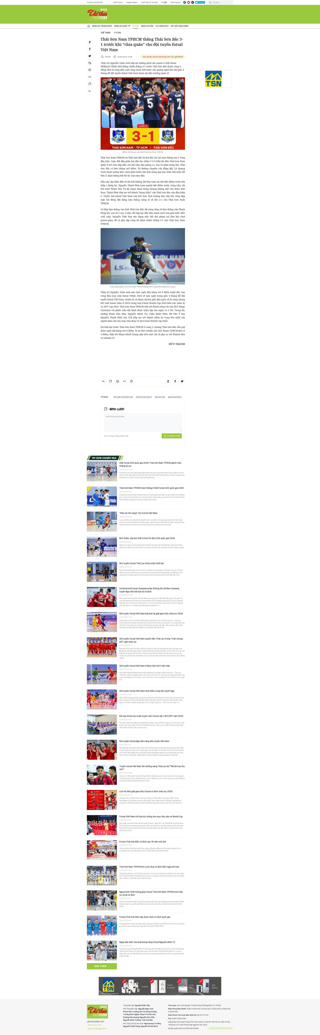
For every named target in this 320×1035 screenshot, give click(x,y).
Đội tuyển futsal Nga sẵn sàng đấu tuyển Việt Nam (144, 741)
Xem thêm (100, 966)
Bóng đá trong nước (102, 26)
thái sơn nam (160, 397)
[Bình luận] (90, 84)
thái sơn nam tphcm (144, 397)
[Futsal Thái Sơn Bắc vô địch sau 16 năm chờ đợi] (102, 850)
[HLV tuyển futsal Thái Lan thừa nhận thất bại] (102, 572)
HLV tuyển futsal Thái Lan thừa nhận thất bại (141, 563)
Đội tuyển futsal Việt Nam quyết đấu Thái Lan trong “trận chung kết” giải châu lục (151, 640)
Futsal (135, 26)
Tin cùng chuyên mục (104, 458)
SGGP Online (118, 2)
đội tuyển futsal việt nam (123, 397)
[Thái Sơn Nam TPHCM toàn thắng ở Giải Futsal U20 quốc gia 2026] (102, 497)
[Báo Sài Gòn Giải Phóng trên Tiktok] (192, 2)
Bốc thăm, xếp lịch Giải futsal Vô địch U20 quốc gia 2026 (147, 538)
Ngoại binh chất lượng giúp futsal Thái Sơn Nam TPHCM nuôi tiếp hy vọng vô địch (151, 893)
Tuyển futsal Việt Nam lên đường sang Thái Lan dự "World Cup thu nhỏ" (152, 768)
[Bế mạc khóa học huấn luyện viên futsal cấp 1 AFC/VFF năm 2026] (102, 725)
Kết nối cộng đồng (179, 26)
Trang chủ (89, 26)
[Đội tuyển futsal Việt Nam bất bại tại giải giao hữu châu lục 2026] (102, 622)
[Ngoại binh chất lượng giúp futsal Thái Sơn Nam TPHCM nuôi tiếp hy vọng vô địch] (102, 900)
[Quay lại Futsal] (90, 91)
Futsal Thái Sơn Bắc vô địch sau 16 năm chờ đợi (142, 841)
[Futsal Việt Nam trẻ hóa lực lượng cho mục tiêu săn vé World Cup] (102, 825)
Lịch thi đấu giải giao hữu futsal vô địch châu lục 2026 (145, 791)
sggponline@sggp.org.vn (97, 1028)
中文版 (164, 2)
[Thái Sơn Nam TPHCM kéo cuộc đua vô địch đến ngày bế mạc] (102, 875)
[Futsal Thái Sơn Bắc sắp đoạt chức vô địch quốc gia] (102, 926)
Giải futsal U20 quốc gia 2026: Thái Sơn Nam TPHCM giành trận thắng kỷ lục (150, 464)
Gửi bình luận (173, 436)
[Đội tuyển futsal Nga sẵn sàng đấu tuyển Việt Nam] (102, 750)
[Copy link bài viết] (90, 77)
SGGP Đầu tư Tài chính (149, 2)
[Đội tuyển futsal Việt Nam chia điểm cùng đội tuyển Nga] (102, 699)
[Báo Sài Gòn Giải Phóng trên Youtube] (188, 2)
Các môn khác (162, 26)
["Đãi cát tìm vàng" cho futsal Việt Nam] (102, 522)
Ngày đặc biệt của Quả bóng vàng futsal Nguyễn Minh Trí (147, 942)
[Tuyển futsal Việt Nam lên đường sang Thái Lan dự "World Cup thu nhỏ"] (102, 775)
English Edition (131, 2)
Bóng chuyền (147, 26)
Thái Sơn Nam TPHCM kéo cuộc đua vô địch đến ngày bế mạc (149, 866)
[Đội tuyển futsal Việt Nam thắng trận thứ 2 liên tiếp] (102, 674)
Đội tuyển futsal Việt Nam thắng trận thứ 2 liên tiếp (144, 665)
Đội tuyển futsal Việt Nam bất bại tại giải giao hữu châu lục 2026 (151, 613)
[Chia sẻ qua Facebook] (90, 49)
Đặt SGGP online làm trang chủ (221, 1028)
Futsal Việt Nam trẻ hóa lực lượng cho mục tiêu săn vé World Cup (151, 816)
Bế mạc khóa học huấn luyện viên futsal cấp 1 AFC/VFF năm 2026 (151, 716)
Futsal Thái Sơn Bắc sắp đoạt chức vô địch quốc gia (144, 917)
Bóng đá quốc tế (122, 26)
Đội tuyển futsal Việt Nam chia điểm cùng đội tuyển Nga (146, 691)
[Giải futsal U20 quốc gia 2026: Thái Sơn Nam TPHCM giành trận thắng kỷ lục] (102, 471)
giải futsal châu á (175, 397)
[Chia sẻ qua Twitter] (90, 56)
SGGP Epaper (176, 2)
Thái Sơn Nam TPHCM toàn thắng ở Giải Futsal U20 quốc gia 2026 (151, 488)
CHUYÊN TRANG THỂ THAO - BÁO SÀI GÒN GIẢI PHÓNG (97, 14)
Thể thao (105, 32)
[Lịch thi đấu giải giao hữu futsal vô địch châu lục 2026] (102, 800)
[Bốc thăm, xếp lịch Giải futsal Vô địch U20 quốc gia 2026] (102, 547)
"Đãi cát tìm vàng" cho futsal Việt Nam (138, 513)
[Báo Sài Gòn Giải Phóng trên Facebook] (184, 2)
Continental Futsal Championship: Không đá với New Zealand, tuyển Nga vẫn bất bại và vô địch (149, 590)
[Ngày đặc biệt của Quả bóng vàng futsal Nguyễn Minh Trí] (102, 951)
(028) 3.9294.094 (95, 1025)
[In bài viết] (90, 70)
